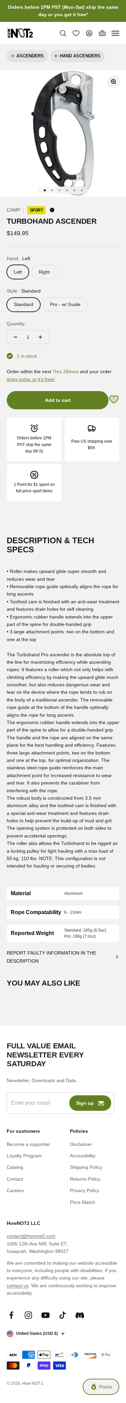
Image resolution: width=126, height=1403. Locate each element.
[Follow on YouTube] (45, 1315)
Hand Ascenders (80, 55)
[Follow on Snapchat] (79, 1315)
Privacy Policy (84, 1190)
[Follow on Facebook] (11, 1315)
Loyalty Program (24, 1155)
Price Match (82, 1202)
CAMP (13, 210)
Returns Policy (85, 1179)
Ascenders (30, 55)
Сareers (15, 1190)
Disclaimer (81, 1144)
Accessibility (82, 1155)
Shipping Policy (86, 1167)
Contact (15, 1179)
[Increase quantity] (40, 337)
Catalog (15, 1167)
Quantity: (16, 323)
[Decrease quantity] (15, 337)
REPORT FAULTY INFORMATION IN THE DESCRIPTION (51, 957)
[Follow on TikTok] (62, 1315)
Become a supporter (28, 1144)
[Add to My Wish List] (114, 400)
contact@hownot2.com (31, 1236)
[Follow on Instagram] (28, 1315)
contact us (18, 1285)
